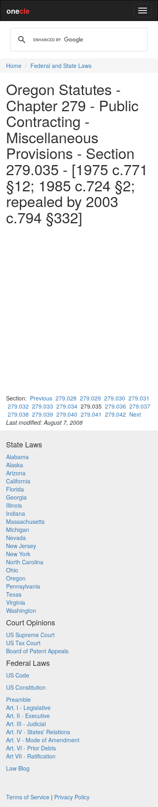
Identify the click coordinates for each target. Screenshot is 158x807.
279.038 (18, 414)
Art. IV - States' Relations (38, 732)
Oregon (16, 578)
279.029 (90, 398)
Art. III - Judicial (26, 724)
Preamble (18, 699)
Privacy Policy (72, 797)
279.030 (114, 398)
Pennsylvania (23, 586)
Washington (21, 610)
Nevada (16, 538)
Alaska (14, 465)
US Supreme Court (30, 635)
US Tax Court (23, 643)
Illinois (14, 505)
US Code (17, 675)
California (18, 481)
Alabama (17, 457)
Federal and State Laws (61, 65)
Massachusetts (25, 521)
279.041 (91, 414)
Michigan (17, 529)
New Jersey (21, 546)
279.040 (66, 414)
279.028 (66, 398)
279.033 (42, 406)
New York (18, 554)
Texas (13, 594)
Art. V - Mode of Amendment (42, 740)
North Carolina (24, 562)
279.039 (42, 414)
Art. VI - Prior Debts (31, 748)
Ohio (12, 570)
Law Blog (18, 768)
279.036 (115, 406)
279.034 (66, 406)
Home (13, 65)
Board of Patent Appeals (37, 651)
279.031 (138, 398)
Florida (15, 489)
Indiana (15, 513)
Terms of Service (27, 797)
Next (135, 414)
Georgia (16, 497)
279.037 (139, 406)
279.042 (115, 414)
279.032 (18, 406)
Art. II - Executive (28, 716)
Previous (41, 398)
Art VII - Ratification (31, 756)
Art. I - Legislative (28, 707)
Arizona (16, 473)
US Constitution (26, 687)
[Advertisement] (79, 309)
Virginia (15, 602)
